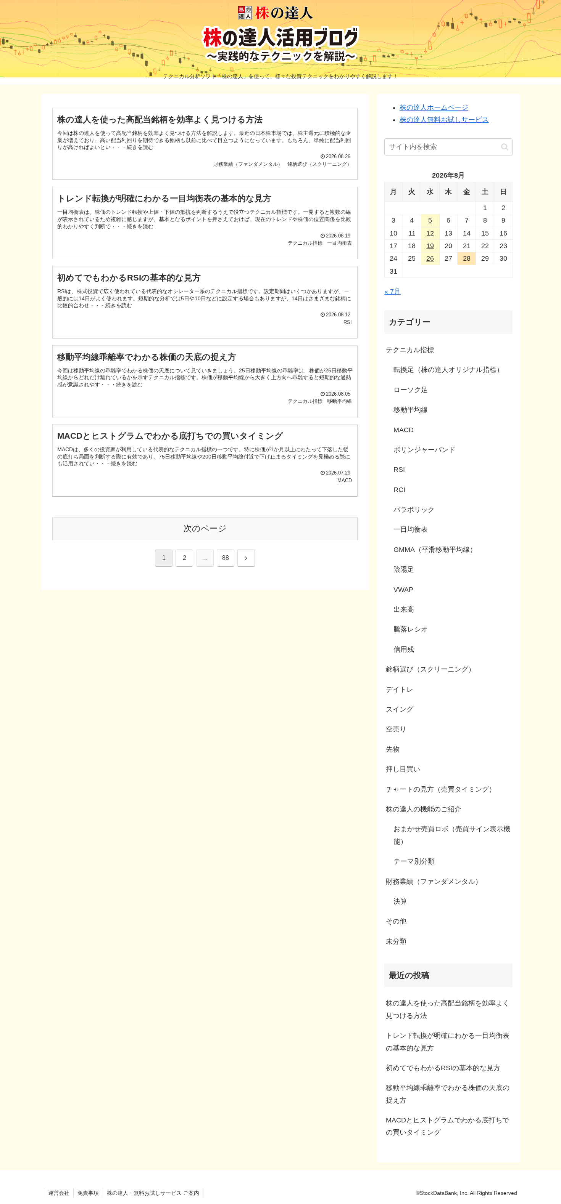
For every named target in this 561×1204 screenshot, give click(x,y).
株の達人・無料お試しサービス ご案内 (153, 1193)
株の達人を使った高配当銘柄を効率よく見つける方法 (447, 1009)
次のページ (205, 528)
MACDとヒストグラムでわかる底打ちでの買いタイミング (447, 1126)
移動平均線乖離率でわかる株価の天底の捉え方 (447, 1094)
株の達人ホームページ (434, 107)
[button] (504, 147)
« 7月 (392, 291)
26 (430, 258)
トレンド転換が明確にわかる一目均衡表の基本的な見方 (447, 1042)
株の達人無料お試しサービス (444, 119)
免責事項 (88, 1193)
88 (225, 558)
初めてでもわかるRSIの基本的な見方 (443, 1068)
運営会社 (58, 1193)
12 (430, 233)
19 (430, 246)
